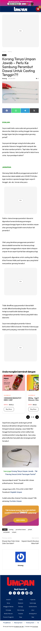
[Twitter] (18, 593)
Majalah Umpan (16, 492)
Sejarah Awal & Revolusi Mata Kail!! (30, 542)
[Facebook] (10, 593)
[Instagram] (14, 593)
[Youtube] (26, 593)
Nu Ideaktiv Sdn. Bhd (19, 626)
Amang (4, 78)
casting (11, 529)
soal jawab (6, 532)
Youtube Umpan (16, 501)
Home (4, 52)
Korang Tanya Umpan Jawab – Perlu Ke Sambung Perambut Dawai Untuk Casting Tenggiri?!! (19, 67)
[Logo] (20, 581)
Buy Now (9, 409)
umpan (14, 532)
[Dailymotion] (31, 593)
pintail (30, 529)
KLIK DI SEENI (20, 520)
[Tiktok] (22, 593)
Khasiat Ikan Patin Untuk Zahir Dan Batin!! (10, 542)
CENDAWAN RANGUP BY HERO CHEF (12, 399)
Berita (10, 52)
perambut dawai (21, 529)
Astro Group (35, 626)
